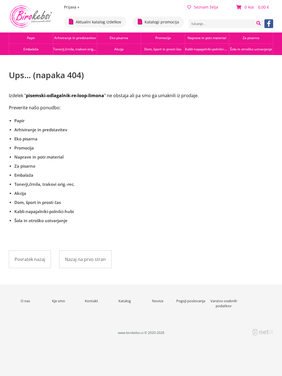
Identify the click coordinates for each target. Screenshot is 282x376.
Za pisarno (251, 38)
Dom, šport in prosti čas (162, 49)
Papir (31, 38)
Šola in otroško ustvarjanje (251, 49)
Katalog (124, 300)
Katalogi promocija (162, 21)
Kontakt (91, 300)
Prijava (71, 7)
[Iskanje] (258, 23)
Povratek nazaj (30, 259)
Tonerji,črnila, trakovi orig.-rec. (75, 49)
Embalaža (31, 49)
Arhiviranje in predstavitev (75, 38)
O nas (25, 300)
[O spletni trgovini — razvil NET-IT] (262, 332)
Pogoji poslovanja (190, 300)
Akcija (119, 49)
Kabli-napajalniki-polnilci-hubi (207, 49)
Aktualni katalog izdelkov (98, 21)
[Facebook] (268, 23)
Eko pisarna (119, 38)
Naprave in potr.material (207, 38)
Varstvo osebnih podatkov (223, 303)
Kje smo (58, 300)
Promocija (163, 38)
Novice (157, 300)
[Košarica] (253, 7)
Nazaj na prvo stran (85, 259)
